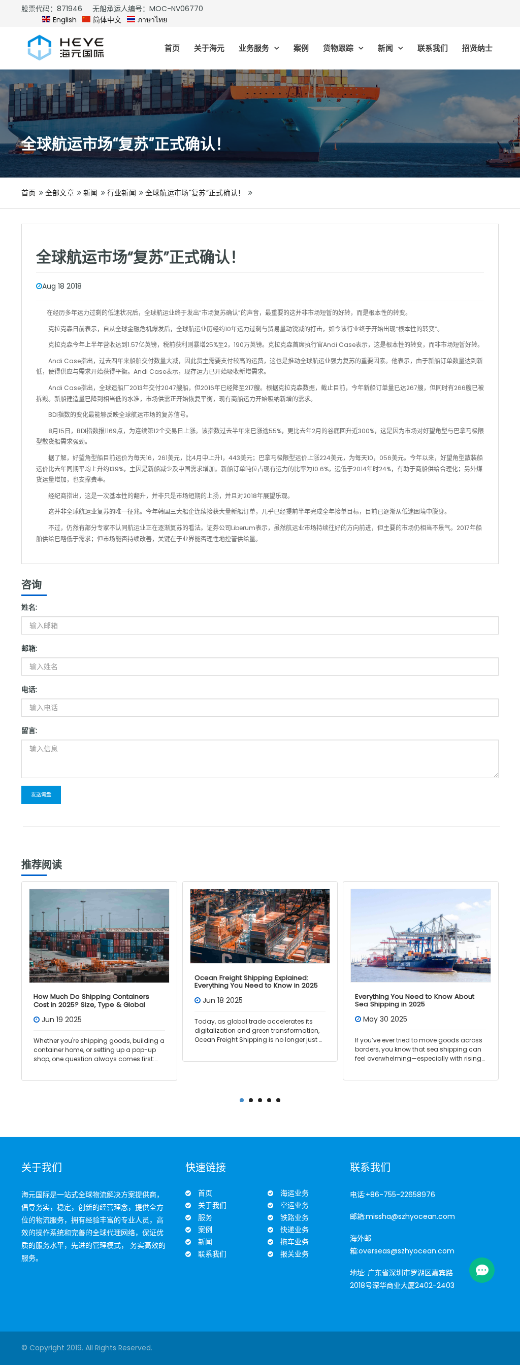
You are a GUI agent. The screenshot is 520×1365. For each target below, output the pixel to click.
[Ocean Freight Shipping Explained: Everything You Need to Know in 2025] (99, 926)
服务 (205, 1217)
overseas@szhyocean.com (406, 1251)
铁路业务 (294, 1217)
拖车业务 (294, 1242)
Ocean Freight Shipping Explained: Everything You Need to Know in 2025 (95, 982)
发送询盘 (41, 794)
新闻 (385, 48)
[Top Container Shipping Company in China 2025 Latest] (420, 936)
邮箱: (29, 648)
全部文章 (59, 193)
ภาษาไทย (151, 20)
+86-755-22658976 (400, 1194)
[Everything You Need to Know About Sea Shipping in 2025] (260, 936)
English (64, 20)
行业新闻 (121, 193)
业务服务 (254, 48)
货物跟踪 (338, 48)
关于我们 (212, 1205)
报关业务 (294, 1254)
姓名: (29, 607)
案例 (301, 48)
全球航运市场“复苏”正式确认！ (195, 193)
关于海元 (209, 48)
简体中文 (106, 20)
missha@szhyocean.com (410, 1216)
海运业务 (294, 1193)
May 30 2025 (225, 1019)
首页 (172, 48)
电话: (29, 689)
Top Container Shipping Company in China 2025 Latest (415, 1000)
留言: (29, 730)
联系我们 (432, 48)
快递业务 (294, 1229)
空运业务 (294, 1205)
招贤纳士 (477, 48)
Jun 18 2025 (62, 1000)
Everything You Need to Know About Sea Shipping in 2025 (254, 1000)
